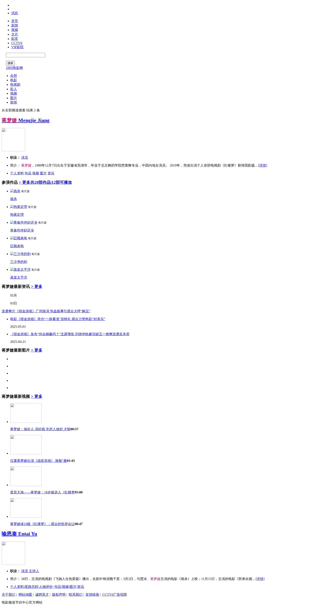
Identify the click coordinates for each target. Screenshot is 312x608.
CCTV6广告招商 (114, 594)
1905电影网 (14, 68)
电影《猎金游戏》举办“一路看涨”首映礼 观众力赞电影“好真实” (57, 319)
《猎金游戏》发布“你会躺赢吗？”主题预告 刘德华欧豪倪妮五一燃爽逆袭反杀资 (69, 334)
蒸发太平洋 (18, 277)
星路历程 (31, 586)
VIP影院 (17, 47)
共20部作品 (40, 182)
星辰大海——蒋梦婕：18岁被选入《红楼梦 (42, 492)
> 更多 (24, 182)
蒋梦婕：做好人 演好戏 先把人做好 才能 (40, 429)
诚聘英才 (42, 594)
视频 (14, 30)
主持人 (34, 571)
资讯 (51, 173)
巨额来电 (17, 246)
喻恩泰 (19, 534)
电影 (13, 80)
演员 (24, 157)
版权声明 (59, 594)
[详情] (262, 165)
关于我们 (8, 594)
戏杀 (13, 199)
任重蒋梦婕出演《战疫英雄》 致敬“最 (38, 460)
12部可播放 (62, 182)
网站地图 (25, 594)
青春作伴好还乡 (22, 230)
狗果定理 (17, 214)
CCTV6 (16, 43)
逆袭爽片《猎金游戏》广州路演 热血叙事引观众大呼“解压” (46, 311)
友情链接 (92, 594)
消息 (14, 13)
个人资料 (17, 173)
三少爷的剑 (18, 261)
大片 (14, 34)
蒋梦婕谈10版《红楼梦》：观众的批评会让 (42, 524)
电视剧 (15, 84)
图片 (13, 98)
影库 (14, 39)
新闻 (14, 25)
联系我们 (75, 594)
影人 (13, 89)
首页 (14, 21)
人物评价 (46, 586)
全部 (13, 75)
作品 (28, 173)
